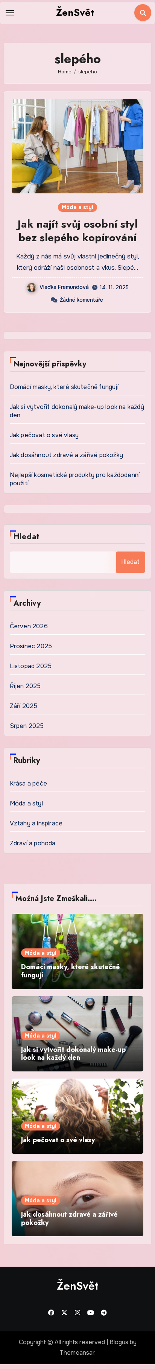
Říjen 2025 (25, 686)
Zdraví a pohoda (33, 843)
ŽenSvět (75, 12)
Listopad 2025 (31, 666)
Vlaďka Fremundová (64, 287)
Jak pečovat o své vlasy (44, 435)
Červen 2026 (29, 626)
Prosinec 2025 (31, 646)
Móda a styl (77, 207)
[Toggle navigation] (10, 12)
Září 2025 (24, 706)
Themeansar (76, 1353)
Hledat (27, 536)
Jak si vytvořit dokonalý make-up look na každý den (73, 1054)
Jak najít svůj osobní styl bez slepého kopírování (78, 230)
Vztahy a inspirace (36, 823)
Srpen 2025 (27, 726)
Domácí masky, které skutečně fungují (64, 387)
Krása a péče (28, 783)
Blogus (118, 1342)
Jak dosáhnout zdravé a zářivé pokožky (66, 455)
